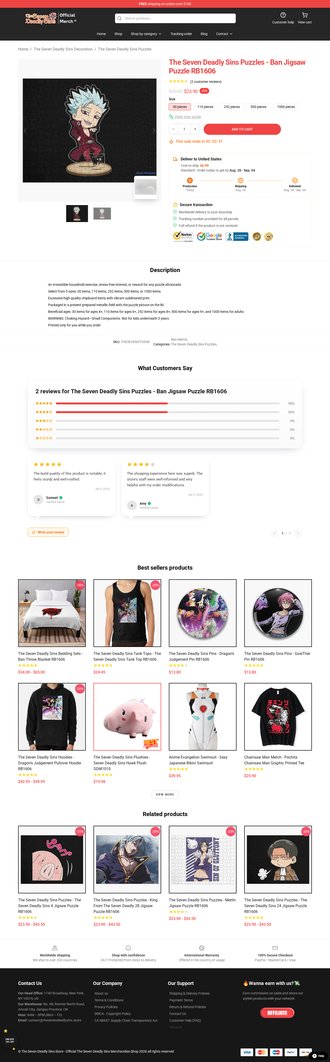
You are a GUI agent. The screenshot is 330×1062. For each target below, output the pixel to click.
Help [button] (321, 1056)
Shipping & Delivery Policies (189, 993)
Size (172, 99)
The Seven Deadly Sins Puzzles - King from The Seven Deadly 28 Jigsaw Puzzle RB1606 (125, 906)
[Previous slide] (26, 130)
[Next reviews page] (298, 533)
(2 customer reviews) (206, 82)
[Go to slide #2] (102, 213)
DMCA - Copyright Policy (112, 1014)
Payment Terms (181, 1000)
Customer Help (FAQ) (185, 1020)
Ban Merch (179, 339)
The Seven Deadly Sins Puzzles (124, 49)
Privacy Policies (106, 1007)
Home (23, 49)
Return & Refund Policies (187, 1007)
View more (165, 794)
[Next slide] (154, 130)
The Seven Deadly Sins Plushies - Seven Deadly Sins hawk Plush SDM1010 (121, 763)
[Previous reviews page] (274, 533)
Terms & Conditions (108, 1000)
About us (101, 993)
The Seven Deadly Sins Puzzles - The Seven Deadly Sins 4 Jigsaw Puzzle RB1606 (49, 906)
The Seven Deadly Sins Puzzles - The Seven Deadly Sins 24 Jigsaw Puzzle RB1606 (275, 906)
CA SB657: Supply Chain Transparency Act (126, 1020)
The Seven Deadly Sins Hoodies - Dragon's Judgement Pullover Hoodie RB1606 (49, 763)
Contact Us (177, 1014)
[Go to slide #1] (77, 213)
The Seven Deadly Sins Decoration (63, 49)
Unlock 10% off (10, 1040)
